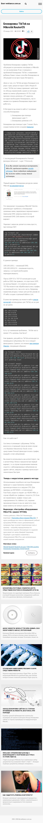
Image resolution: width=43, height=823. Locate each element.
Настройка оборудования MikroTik (23, 518)
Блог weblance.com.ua (10, 3)
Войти (22, 11)
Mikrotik (5, 547)
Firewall (26, 549)
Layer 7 (24, 547)
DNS (28, 547)
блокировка (7, 549)
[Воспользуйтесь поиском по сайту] (26, 4)
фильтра (30, 127)
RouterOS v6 (18, 547)
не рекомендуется (17, 186)
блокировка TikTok (18, 549)
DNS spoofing (34, 547)
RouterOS (11, 547)
